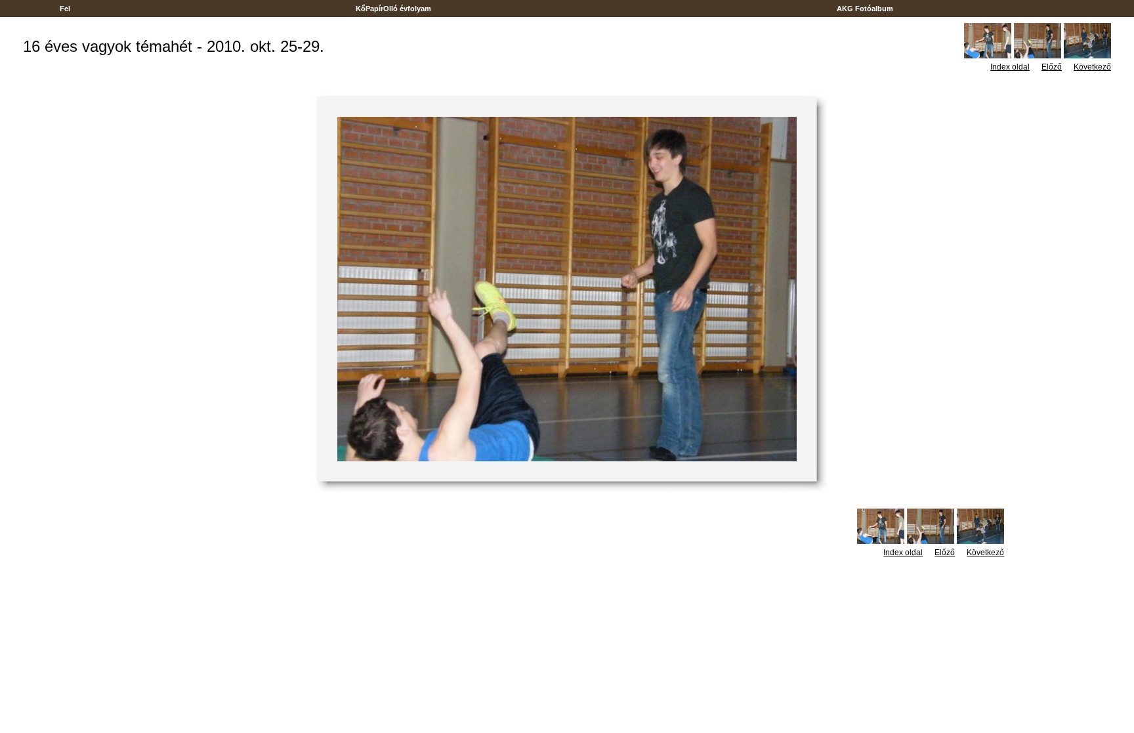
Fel (65, 8)
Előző (1051, 67)
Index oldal (1010, 67)
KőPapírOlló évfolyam (393, 8)
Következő (1092, 67)
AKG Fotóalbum (865, 8)
